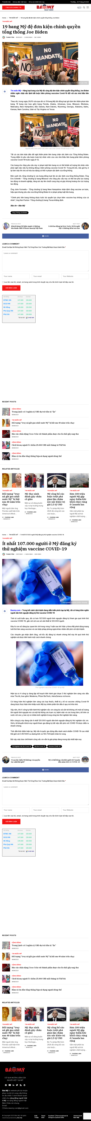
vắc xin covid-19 (39, 746)
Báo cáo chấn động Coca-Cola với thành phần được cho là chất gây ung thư (45, 434)
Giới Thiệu (36, 1116)
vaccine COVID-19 (54, 746)
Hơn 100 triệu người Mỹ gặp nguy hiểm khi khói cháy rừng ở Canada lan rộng (78, 500)
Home (4, 18)
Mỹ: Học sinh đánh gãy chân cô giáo (33, 496)
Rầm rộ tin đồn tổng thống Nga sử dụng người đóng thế (37, 456)
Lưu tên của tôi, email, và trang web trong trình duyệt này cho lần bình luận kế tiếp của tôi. (39, 282)
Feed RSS (43, 1116)
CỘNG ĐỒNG (16, 409)
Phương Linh (9, 517)
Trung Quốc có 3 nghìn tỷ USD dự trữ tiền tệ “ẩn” (34, 412)
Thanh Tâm (10, 37)
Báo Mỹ (19, 1118)
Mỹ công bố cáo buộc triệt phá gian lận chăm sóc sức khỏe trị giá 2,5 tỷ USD (56, 499)
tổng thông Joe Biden (19, 212)
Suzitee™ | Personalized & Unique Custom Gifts (58, 1116)
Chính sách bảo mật (77, 1116)
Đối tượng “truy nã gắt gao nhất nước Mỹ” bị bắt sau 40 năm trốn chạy (43, 423)
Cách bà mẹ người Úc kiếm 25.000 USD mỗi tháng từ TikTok (39, 445)
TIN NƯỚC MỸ (13, 18)
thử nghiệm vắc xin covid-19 (21, 746)
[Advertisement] (19, 363)
